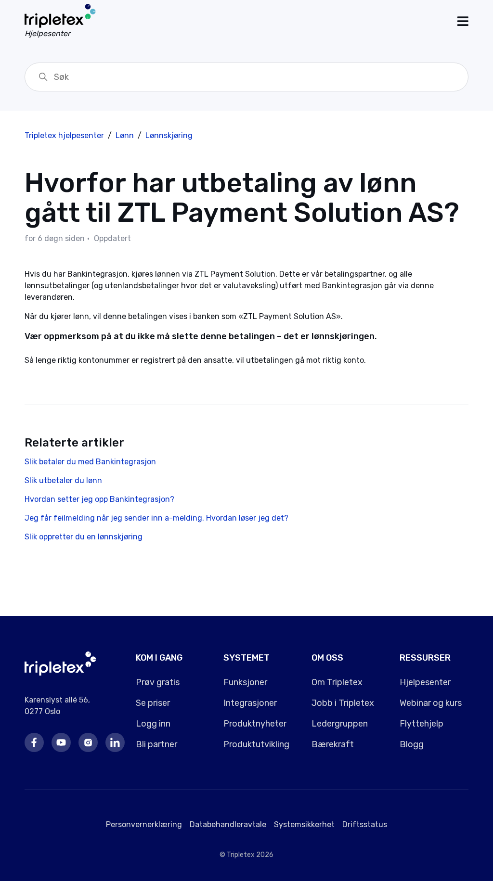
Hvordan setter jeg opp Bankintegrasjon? (99, 499)
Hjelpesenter (425, 682)
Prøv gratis (158, 682)
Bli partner (156, 744)
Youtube (61, 742)
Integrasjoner (250, 703)
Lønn (125, 135)
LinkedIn (115, 742)
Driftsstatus (364, 824)
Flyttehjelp (421, 723)
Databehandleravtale (228, 824)
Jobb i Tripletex (342, 703)
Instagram (88, 742)
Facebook (34, 742)
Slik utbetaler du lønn (63, 480)
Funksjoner (245, 682)
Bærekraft (332, 744)
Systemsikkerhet (304, 824)
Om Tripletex (337, 682)
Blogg (412, 744)
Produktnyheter (254, 723)
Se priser (153, 703)
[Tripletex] (60, 672)
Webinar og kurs (431, 703)
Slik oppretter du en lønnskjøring (84, 536)
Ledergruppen (339, 723)
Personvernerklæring (144, 824)
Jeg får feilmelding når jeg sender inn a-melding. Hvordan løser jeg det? (156, 518)
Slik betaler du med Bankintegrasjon (90, 461)
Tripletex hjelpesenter (64, 135)
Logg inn (153, 723)
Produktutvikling (256, 744)
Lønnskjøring (169, 135)
